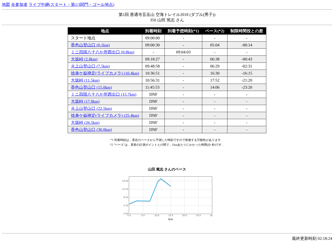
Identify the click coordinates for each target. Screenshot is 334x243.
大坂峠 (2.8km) (84, 59)
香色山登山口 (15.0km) (91, 87)
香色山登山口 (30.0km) (91, 129)
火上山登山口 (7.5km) (90, 66)
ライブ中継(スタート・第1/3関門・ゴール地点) (71, 4)
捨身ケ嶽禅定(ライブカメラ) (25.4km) (105, 115)
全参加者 (19, 4)
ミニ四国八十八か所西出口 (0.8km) (102, 52)
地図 (6, 4)
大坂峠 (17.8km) (85, 101)
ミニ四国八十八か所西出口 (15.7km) (103, 94)
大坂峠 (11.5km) (85, 80)
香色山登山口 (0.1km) (90, 45)
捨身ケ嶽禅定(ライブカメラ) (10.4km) (105, 73)
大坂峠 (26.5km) (85, 122)
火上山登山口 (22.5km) (91, 108)
